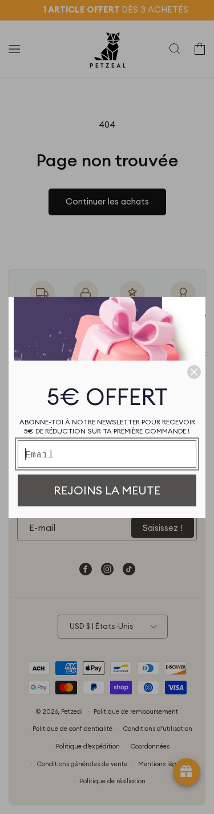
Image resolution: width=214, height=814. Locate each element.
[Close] (194, 372)
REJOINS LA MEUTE (107, 490)
